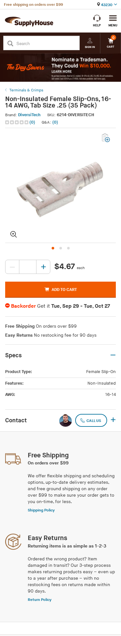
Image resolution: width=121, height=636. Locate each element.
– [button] (113, 355)
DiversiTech (29, 114)
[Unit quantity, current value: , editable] (27, 267)
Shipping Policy (41, 510)
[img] (17, 122)
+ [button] (113, 420)
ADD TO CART (64, 289)
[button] (20, 122)
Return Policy (40, 599)
